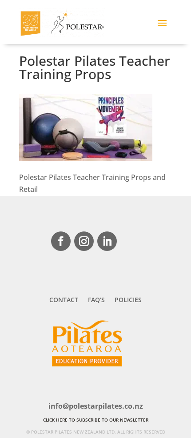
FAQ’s (96, 300)
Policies (128, 300)
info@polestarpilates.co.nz (95, 406)
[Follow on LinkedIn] (107, 241)
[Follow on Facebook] (61, 241)
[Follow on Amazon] (130, 241)
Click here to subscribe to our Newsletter (95, 420)
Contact (63, 300)
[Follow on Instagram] (84, 241)
